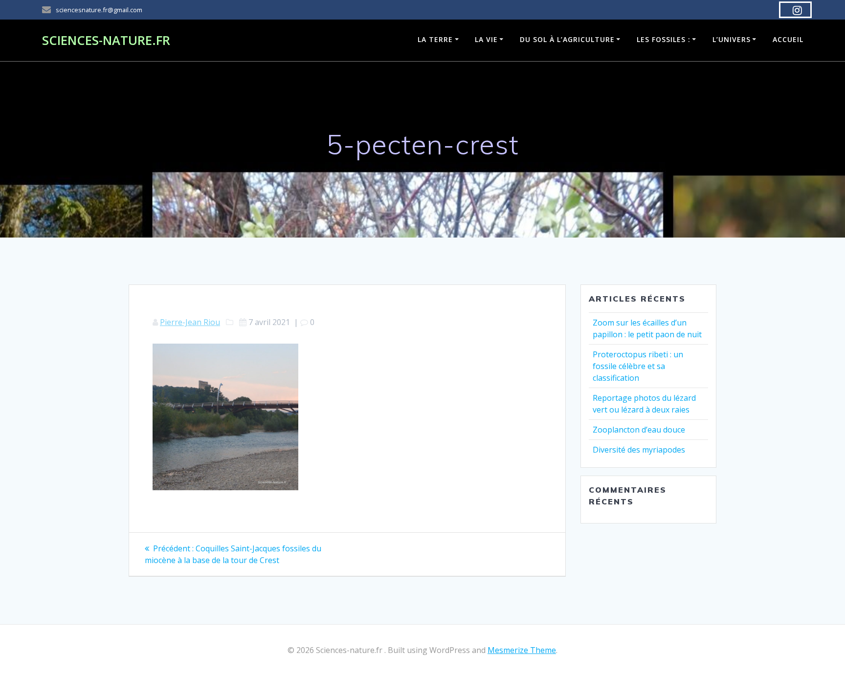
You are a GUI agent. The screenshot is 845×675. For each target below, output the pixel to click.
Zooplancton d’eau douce (639, 429)
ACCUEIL (788, 39)
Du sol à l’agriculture (567, 39)
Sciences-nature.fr (106, 40)
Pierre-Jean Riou (190, 322)
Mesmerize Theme (522, 650)
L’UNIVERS (731, 39)
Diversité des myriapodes (639, 449)
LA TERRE (435, 39)
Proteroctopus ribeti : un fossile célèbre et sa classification (638, 366)
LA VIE (486, 39)
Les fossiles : (663, 39)
